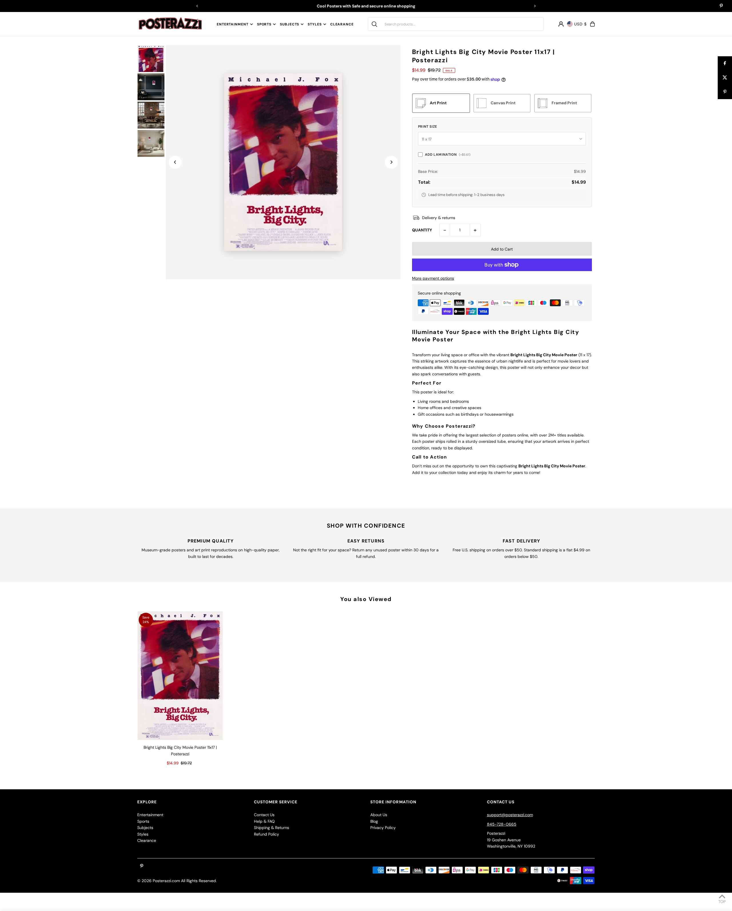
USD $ (580, 24)
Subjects (289, 24)
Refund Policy (266, 834)
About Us (378, 814)
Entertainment (232, 24)
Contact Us (264, 814)
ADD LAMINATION (447, 154)
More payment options (433, 278)
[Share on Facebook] (725, 63)
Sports (264, 24)
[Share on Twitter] (725, 78)
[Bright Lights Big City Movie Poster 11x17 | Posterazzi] (180, 675)
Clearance (146, 840)
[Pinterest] (721, 6)
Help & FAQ (264, 821)
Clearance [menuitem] (342, 24)
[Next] (535, 6)
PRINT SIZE (427, 126)
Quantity (422, 230)
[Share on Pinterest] (725, 92)
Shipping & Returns (271, 827)
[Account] (561, 24)
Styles (314, 24)
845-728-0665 (501, 824)
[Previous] (197, 6)
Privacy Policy (383, 827)
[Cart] (592, 24)
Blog (374, 821)
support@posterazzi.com (510, 814)
